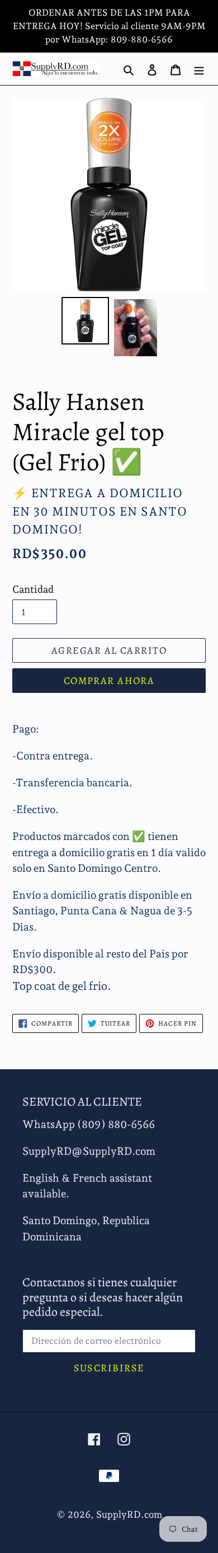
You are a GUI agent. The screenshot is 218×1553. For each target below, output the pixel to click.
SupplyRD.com (129, 1514)
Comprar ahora (109, 680)
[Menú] (199, 69)
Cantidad (33, 589)
